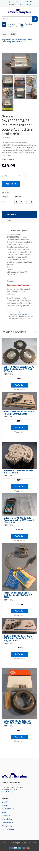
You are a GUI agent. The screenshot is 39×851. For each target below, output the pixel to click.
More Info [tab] (11, 214)
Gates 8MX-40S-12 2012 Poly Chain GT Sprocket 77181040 (17, 722)
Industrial (12, 34)
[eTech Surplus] (19, 11)
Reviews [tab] (8, 220)
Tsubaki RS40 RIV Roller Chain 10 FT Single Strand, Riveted (19, 412)
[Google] (26, 202)
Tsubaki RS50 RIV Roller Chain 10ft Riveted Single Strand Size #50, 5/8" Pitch (18, 638)
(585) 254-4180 (7, 792)
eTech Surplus (15, 843)
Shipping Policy (7, 823)
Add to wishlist (9, 159)
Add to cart (19, 385)
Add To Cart (11, 184)
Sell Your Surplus (8, 809)
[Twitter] (21, 202)
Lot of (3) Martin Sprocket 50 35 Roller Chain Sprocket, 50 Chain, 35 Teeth (19, 369)
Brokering (5, 806)
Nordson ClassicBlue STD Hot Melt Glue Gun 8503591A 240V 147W (18, 595)
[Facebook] (16, 202)
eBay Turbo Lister (23, 314)
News (4, 812)
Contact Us (6, 816)
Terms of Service (8, 829)
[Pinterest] (31, 202)
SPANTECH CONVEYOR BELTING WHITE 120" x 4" (18, 471)
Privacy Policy (7, 826)
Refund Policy (7, 819)
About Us (5, 802)
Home (4, 34)
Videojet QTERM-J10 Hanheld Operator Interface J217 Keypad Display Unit (19, 520)
